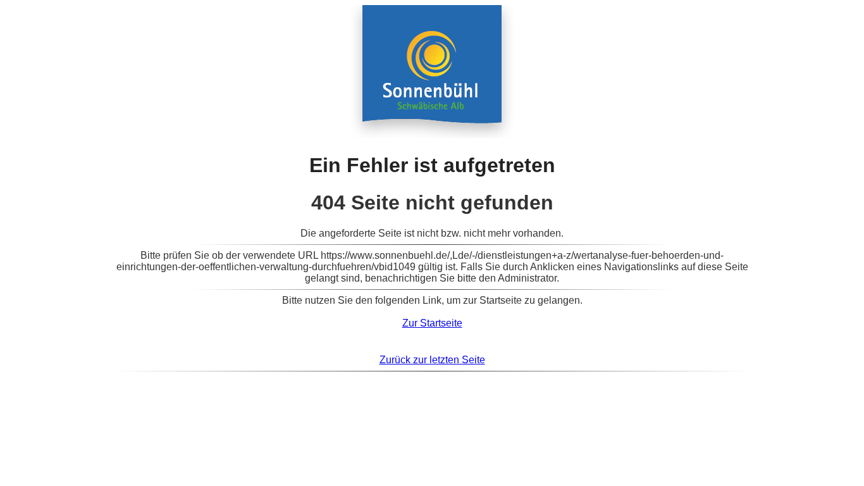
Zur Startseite (432, 323)
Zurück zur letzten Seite (432, 359)
